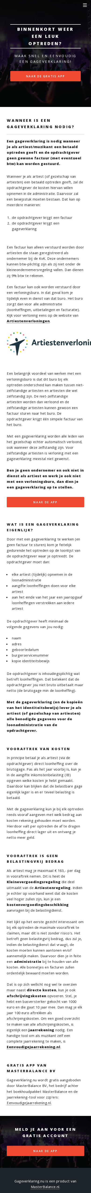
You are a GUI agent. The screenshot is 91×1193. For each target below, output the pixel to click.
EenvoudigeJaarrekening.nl (33, 1046)
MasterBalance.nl (45, 1186)
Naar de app (45, 502)
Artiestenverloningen (28, 321)
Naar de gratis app (45, 76)
